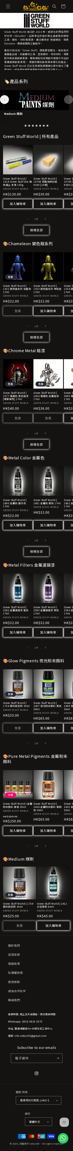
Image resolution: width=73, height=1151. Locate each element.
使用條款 (14, 982)
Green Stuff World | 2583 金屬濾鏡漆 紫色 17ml (46, 610)
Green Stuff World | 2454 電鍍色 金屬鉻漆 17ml (46, 396)
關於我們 (14, 945)
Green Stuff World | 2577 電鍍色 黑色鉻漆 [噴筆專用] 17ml (16, 396)
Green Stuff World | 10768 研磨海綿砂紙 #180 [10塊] (45, 181)
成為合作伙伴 (17, 991)
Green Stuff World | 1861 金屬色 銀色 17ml (47, 501)
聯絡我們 (14, 1000)
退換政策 (14, 964)
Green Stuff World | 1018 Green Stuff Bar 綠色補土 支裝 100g (17, 181)
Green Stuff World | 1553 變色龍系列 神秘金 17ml (47, 289)
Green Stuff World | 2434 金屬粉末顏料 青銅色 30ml (47, 807)
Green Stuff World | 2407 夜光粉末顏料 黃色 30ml (47, 706)
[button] (8, 6)
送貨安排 (14, 954)
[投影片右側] (45, 219)
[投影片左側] (27, 219)
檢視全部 (36, 230)
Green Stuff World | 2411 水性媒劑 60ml (52, 905)
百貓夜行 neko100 (29, 1143)
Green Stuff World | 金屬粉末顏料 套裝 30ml (17, 805)
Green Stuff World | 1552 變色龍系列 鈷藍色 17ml (17, 289)
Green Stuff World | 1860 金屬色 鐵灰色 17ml (14, 503)
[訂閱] (57, 1058)
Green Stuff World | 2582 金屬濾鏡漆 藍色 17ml (16, 610)
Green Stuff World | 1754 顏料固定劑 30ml (16, 704)
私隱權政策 (15, 973)
